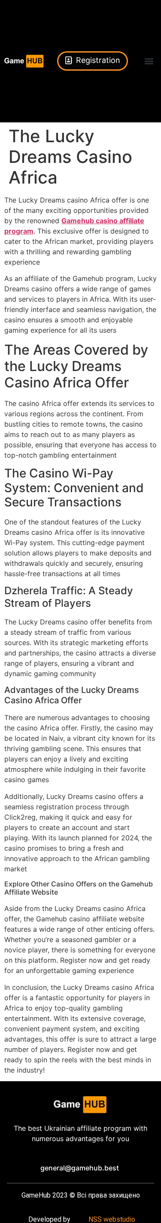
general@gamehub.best (79, 1168)
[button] (149, 61)
